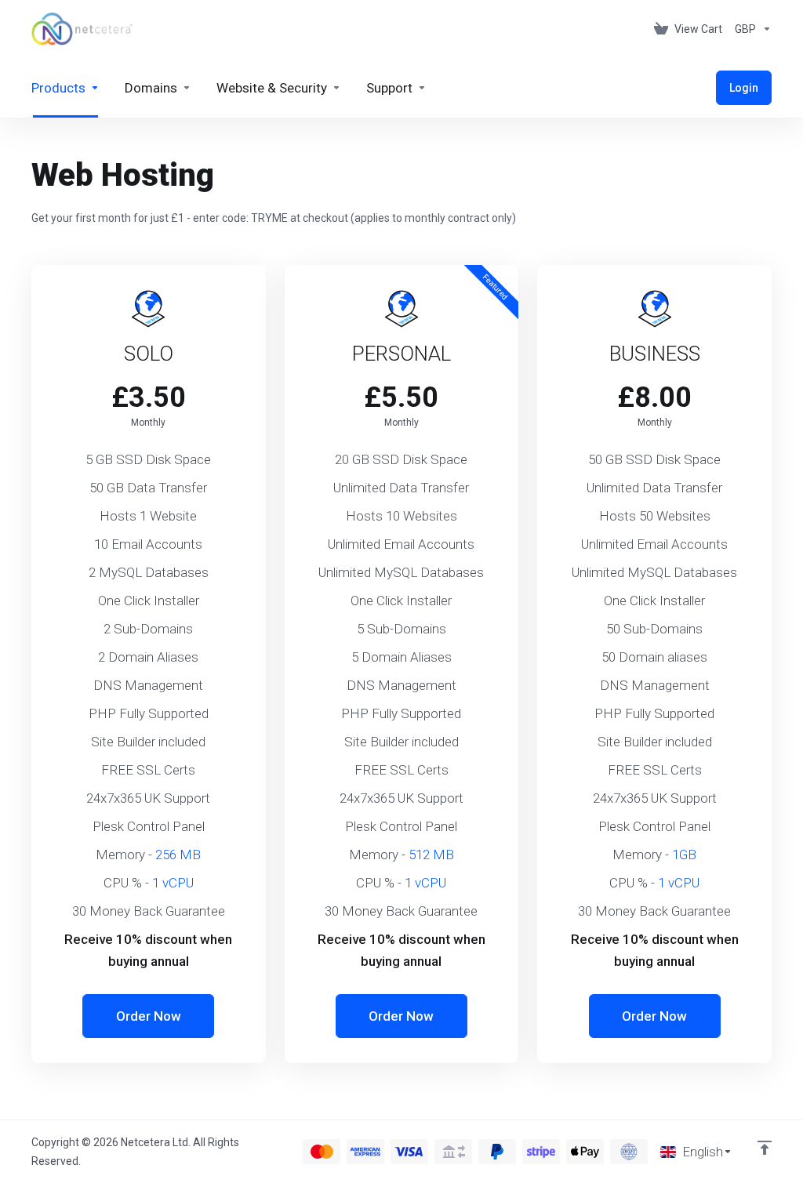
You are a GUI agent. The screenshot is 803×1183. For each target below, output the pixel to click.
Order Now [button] (148, 1016)
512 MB (431, 854)
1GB (684, 854)
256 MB (178, 854)
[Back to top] (764, 1147)
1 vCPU (173, 883)
